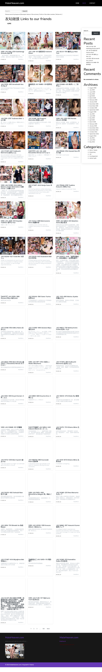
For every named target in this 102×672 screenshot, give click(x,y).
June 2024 (92, 140)
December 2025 (93, 104)
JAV (90, 154)
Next (48, 629)
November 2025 (93, 106)
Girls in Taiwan (93, 150)
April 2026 (92, 96)
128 (44, 629)
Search (86, 31)
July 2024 (92, 138)
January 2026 (93, 102)
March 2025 (92, 122)
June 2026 (92, 92)
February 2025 (93, 124)
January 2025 (93, 126)
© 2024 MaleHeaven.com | (13, 665)
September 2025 (94, 110)
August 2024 (92, 136)
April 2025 (92, 120)
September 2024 (94, 134)
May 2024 (92, 142)
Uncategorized (93, 156)
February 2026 (93, 100)
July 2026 (92, 90)
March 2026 (92, 98)
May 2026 (92, 94)
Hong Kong (92, 152)
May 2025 (92, 118)
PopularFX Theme (28, 665)
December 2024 (93, 128)
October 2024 (93, 132)
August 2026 (92, 88)
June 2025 (92, 116)
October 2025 (93, 108)
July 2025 (92, 114)
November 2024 (93, 130)
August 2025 (92, 112)
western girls (92, 158)
